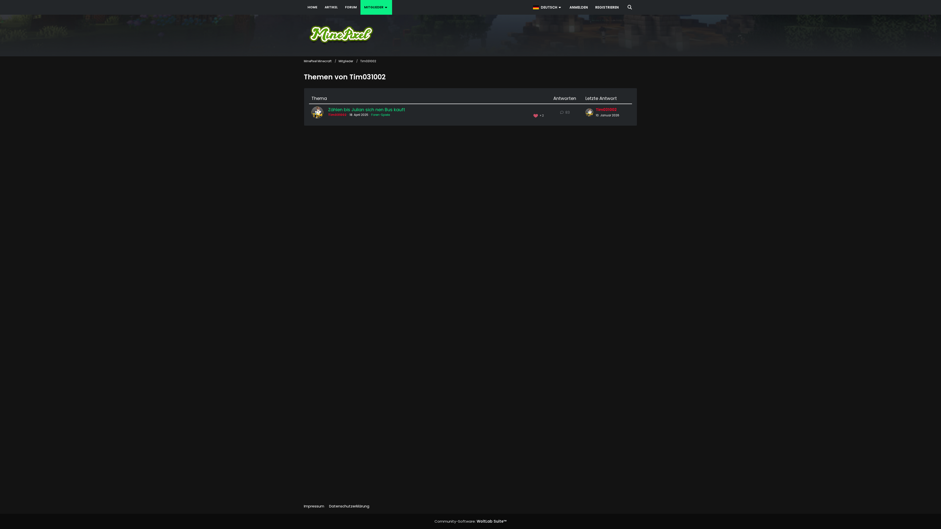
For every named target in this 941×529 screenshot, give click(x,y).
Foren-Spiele (380, 115)
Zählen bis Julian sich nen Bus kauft (366, 110)
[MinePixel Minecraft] (470, 34)
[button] (547, 7)
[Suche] (629, 7)
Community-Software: (470, 521)
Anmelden (579, 7)
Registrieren (607, 7)
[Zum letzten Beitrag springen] (589, 112)
